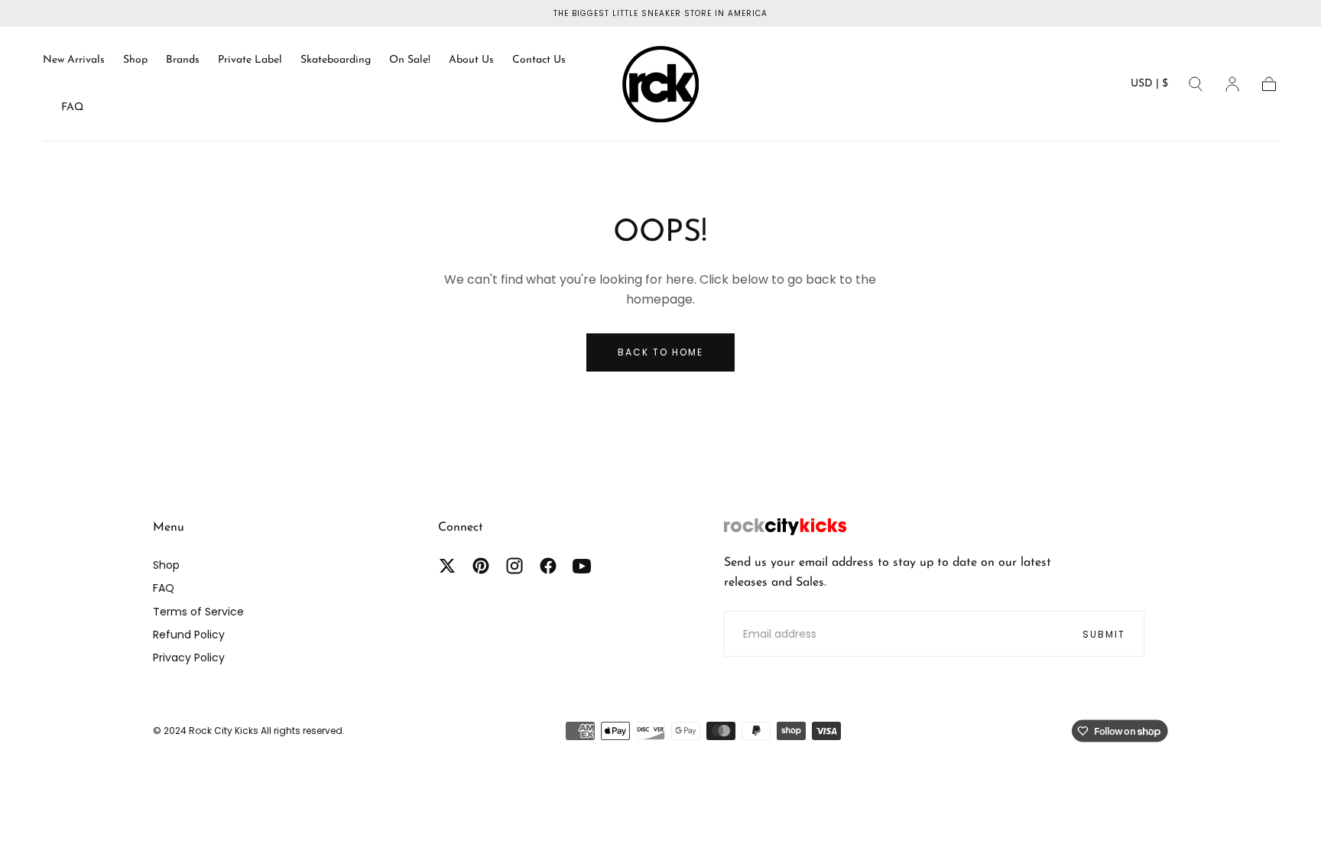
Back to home (660, 352)
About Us (471, 60)
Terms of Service (198, 611)
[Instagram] (514, 566)
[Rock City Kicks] (785, 526)
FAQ (72, 107)
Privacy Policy (189, 657)
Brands (183, 60)
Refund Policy (189, 634)
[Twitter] (447, 566)
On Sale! (409, 60)
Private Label (250, 60)
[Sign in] (1232, 84)
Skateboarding (335, 60)
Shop (135, 60)
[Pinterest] (481, 566)
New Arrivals (74, 60)
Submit (1103, 634)
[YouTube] (582, 566)
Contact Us (539, 60)
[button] (1149, 87)
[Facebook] (548, 566)
